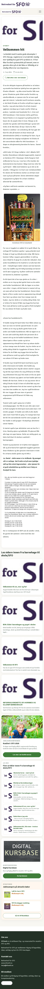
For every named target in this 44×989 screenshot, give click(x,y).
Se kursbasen (22, 876)
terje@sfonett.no (7, 965)
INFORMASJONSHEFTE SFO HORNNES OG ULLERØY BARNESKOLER (19, 704)
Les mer (7, 983)
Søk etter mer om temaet (16, 78)
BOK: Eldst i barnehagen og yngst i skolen (19, 625)
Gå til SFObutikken (22, 916)
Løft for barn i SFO (18, 891)
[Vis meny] (40, 11)
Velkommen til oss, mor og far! (15, 587)
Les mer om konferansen (22, 755)
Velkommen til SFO (10, 665)
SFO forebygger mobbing (20, 903)
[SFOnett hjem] (16, 4)
